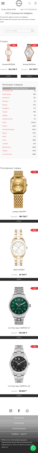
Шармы (4, 115)
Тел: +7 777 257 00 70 (28, 9)
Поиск (32, 31)
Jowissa (5, 143)
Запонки (5, 101)
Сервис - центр (19, 434)
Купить (8, 76)
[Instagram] (10, 410)
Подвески (5, 108)
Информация (19, 429)
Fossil (4, 140)
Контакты (19, 418)
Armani (4, 126)
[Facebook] (19, 410)
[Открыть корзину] (35, 3)
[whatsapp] (27, 410)
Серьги (4, 112)
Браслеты (5, 98)
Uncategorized (7, 90)
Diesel (4, 133)
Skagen (4, 150)
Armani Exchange (8, 129)
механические (7, 119)
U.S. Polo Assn (7, 154)
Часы (4, 122)
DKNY (4, 136)
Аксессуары (6, 94)
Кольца (4, 105)
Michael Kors (6, 147)
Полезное (19, 423)
